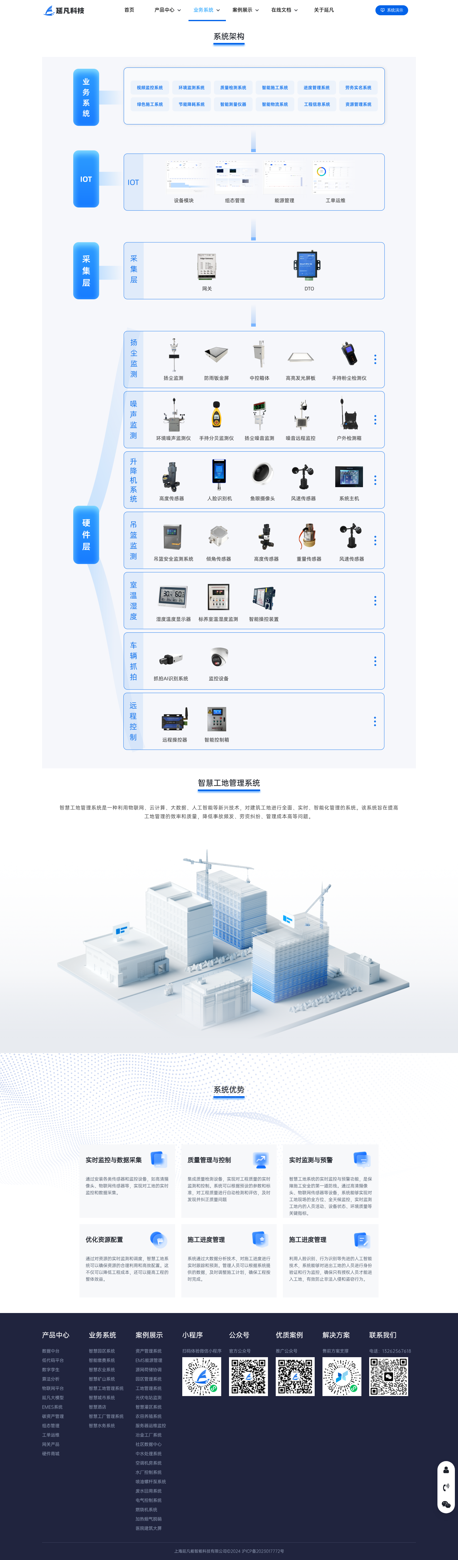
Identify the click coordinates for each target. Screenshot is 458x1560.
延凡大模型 (53, 1397)
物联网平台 (53, 1388)
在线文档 (281, 10)
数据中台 (51, 1351)
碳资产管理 (53, 1416)
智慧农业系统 (102, 1369)
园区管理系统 (149, 1379)
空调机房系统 (149, 1463)
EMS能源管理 (149, 1360)
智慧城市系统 (102, 1397)
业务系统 (203, 10)
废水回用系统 (149, 1491)
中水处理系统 (149, 1453)
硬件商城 (51, 1453)
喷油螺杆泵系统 (151, 1481)
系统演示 (395, 10)
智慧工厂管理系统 (106, 1416)
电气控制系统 (149, 1500)
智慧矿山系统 (102, 1379)
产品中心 (164, 10)
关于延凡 (324, 10)
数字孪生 (51, 1369)
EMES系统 (52, 1407)
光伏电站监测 (149, 1397)
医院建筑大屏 (149, 1528)
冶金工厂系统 (149, 1435)
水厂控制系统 (149, 1472)
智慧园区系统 (102, 1351)
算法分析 (51, 1379)
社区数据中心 (149, 1444)
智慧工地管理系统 (106, 1388)
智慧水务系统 (102, 1425)
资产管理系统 (149, 1351)
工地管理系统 (149, 1388)
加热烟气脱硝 (149, 1519)
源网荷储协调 (149, 1369)
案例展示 (242, 10)
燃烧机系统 (146, 1509)
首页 (129, 10)
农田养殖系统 (149, 1416)
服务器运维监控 (151, 1425)
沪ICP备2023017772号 (263, 1551)
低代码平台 (53, 1360)
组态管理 (51, 1425)
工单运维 (51, 1435)
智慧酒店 (97, 1407)
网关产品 (51, 1444)
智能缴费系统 (102, 1360)
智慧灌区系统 (149, 1407)
